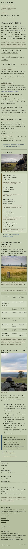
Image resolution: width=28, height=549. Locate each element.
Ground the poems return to (6, 470)
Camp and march (5, 15)
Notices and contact (5, 545)
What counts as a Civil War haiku (8, 473)
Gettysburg (19, 50)
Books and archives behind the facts (10, 456)
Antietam (15, 52)
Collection (4, 13)
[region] (14, 313)
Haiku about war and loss (8, 236)
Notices (2, 528)
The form (18, 13)
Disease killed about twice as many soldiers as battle (11, 493)
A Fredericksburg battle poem (11, 107)
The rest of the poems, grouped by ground (11, 234)
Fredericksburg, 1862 (5, 481)
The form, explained (8, 82)
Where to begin (4, 465)
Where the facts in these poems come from (11, 146)
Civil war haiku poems (9, 68)
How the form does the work (8, 451)
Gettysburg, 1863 (4, 478)
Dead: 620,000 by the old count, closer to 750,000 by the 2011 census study (13, 490)
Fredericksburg (6, 52)
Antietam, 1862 (4, 483)
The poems (12, 13)
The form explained (5, 520)
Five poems (3, 468)
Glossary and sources (5, 526)
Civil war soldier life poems (11, 119)
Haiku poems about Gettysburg (11, 94)
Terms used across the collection (9, 454)
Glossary (12, 17)
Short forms (5, 57)
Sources (22, 57)
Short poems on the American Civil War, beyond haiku (13, 144)
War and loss (15, 15)
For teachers (5, 17)
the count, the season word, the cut (11, 91)
